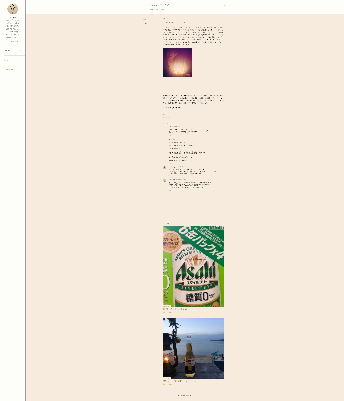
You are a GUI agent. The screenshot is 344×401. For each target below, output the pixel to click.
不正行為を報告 (9, 69)
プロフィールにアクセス (13, 41)
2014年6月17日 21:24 (181, 179)
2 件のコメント (170, 384)
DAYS (145, 26)
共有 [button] (144, 19)
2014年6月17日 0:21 (175, 126)
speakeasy (172, 167)
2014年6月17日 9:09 (176, 139)
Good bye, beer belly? (175, 309)
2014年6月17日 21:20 (181, 167)
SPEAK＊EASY (160, 5)
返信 (170, 135)
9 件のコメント (170, 312)
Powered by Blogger (186, 395)
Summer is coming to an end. (179, 381)
